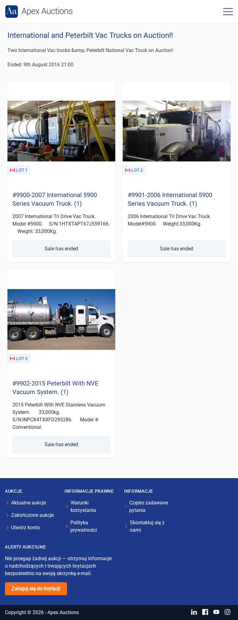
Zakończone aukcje (32, 515)
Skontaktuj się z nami (147, 526)
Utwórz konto (25, 527)
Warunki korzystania (83, 506)
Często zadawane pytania (148, 506)
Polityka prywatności (83, 526)
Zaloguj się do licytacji (35, 588)
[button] (228, 11)
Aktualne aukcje (28, 503)
